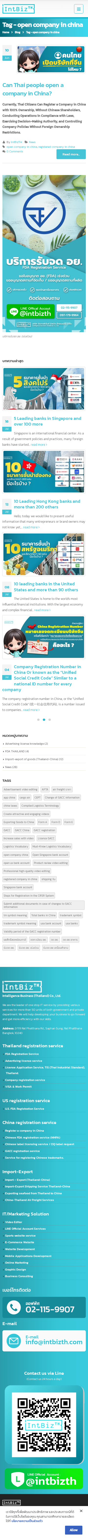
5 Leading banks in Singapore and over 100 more (47, 421)
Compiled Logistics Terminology (40, 805)
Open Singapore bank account (50, 855)
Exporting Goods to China (19, 822)
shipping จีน (48, 879)
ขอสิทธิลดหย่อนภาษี (15, 939)
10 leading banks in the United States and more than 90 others (46, 586)
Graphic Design (15, 1269)
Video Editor (13, 1222)
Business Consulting (19, 1276)
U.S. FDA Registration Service (24, 1109)
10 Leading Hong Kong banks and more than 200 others (47, 504)
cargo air (25, 797)
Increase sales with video (18, 838)
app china (9, 797)
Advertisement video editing (20, 789)
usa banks (72, 923)
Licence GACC (46, 838)
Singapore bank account (18, 887)
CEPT (37, 797)
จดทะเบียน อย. (38, 939)
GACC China (22, 830)
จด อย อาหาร (70, 939)
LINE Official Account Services (25, 1229)
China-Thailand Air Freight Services (29, 1200)
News (32, 142)
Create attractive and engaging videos (26, 814)
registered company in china (56, 147)
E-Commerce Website (19, 1242)
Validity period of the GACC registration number (32, 931)
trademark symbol (70, 915)
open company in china (22, 147)
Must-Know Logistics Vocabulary (52, 846)
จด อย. (54, 939)
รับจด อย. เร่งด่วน (29, 948)
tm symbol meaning (15, 915)
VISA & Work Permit (18, 1086)
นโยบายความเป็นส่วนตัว (27, 1521)
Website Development (20, 1249)
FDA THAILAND (15, 751)
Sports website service (20, 1235)
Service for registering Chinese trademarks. (34, 1157)
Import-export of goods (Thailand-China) (31, 759)
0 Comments (15, 151)
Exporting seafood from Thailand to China (33, 1193)
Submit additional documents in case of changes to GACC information (38, 905)
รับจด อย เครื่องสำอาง (55, 948)
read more (38, 444)
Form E (69, 822)
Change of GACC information (62, 797)
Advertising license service (23, 1061)
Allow (74, 1529)
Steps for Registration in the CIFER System (29, 895)
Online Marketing (16, 1262)
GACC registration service (22, 1151)
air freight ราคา (62, 789)
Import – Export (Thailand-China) (27, 1180)
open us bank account (17, 863)
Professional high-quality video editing (27, 871)
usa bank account (51, 923)
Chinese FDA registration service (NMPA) (32, 1137)
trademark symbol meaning (20, 923)
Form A (42, 822)
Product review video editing (51, 863)
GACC (7, 830)
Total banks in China (43, 915)
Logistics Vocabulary (16, 846)
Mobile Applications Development (28, 1256)
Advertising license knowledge (24, 743)
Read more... (71, 154)
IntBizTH (16, 142)
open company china (16, 855)
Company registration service (25, 1080)
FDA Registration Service (22, 1054)
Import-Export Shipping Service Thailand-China (37, 1186)
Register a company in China (24, 1130)
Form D (56, 822)
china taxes (10, 805)
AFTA (45, 789)
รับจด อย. (9, 948)
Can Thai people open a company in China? (33, 89)
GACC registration (44, 830)
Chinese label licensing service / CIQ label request (39, 1144)
